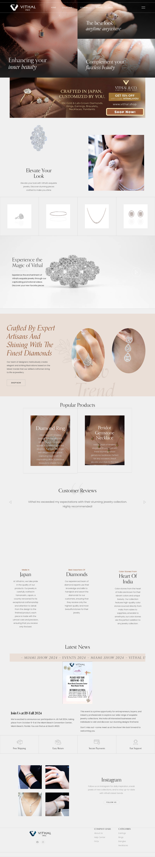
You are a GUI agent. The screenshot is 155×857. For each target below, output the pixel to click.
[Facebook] (37, 842)
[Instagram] (43, 842)
